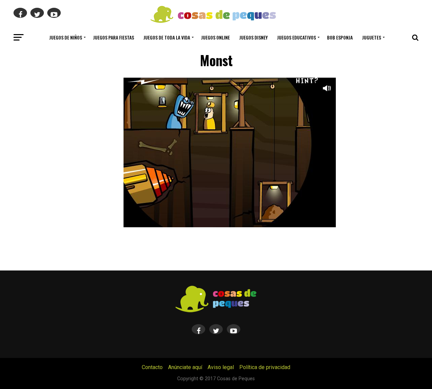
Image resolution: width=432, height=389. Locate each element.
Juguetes (371, 37)
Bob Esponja (340, 37)
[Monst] (230, 225)
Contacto (152, 367)
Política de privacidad (264, 367)
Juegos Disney (253, 37)
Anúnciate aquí (185, 367)
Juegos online (215, 37)
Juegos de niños (65, 37)
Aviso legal (221, 367)
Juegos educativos (296, 37)
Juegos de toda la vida (166, 37)
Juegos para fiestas (113, 37)
